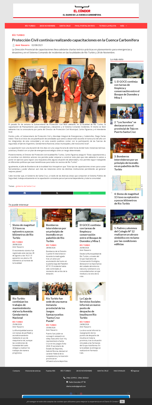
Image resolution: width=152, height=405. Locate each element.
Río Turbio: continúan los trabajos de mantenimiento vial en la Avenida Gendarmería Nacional (22, 308)
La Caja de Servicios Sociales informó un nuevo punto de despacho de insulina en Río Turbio (90, 308)
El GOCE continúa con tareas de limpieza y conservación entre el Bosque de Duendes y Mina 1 (90, 233)
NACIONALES (119, 371)
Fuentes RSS (50, 371)
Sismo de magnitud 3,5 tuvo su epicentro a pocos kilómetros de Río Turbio (23, 231)
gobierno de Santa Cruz (25, 186)
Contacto (16, 371)
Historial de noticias (33, 371)
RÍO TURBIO (30, 26)
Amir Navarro (22, 45)
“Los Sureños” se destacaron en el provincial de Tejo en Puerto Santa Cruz (126, 127)
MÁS (122, 26)
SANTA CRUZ (65, 26)
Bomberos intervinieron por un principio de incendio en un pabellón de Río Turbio (56, 233)
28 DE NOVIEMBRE (47, 26)
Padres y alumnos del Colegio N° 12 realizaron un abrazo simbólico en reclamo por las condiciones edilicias (126, 236)
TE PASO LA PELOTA (107, 26)
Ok (122, 401)
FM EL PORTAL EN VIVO (85, 26)
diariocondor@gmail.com (76, 386)
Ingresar (136, 371)
